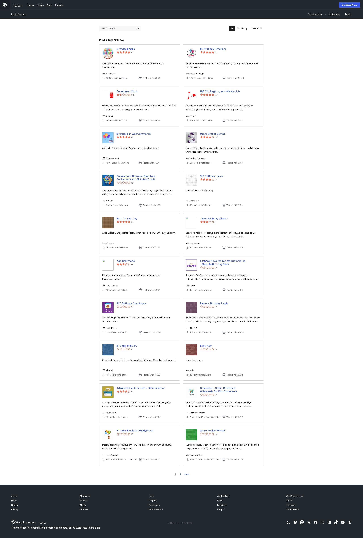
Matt (289, 500)
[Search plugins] (138, 28)
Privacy (14, 509)
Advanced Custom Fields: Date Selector (140, 388)
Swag (221, 509)
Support (152, 500)
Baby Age (206, 345)
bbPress (291, 505)
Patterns (84, 509)
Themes (84, 500)
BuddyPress (293, 509)
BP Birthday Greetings (213, 48)
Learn (151, 496)
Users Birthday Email (212, 133)
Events (220, 500)
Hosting (15, 505)
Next (186, 474)
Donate (222, 505)
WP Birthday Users (211, 176)
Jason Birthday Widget (214, 218)
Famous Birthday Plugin (214, 303)
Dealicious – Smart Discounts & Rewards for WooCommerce (218, 390)
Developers (154, 505)
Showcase (85, 496)
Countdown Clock (127, 91)
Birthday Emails (125, 48)
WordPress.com (294, 496)
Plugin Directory (18, 14)
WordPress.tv (156, 509)
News (14, 500)
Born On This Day (126, 218)
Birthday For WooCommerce (133, 133)
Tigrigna (42, 523)
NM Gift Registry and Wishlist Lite (220, 91)
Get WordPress (349, 5)
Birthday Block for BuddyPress (134, 430)
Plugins (83, 505)
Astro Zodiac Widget (212, 430)
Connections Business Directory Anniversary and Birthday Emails (135, 178)
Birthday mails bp (126, 345)
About (14, 496)
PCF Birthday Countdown (131, 303)
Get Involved (223, 496)
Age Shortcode (125, 260)
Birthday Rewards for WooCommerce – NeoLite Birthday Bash (222, 262)
